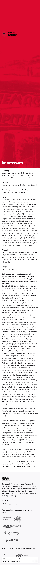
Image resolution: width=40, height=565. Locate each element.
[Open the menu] (4, 34)
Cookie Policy (15, 561)
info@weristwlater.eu (9, 416)
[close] (35, 560)
